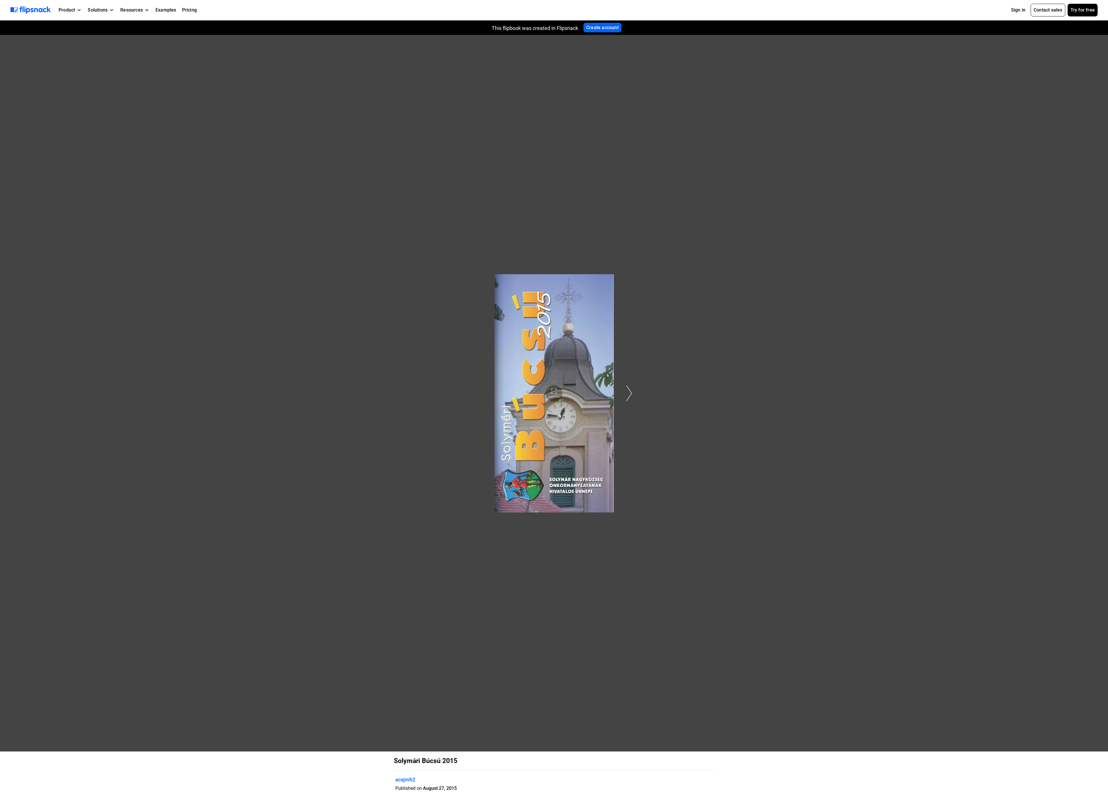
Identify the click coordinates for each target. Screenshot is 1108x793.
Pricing (189, 10)
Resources (131, 10)
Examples (166, 10)
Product (67, 10)
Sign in (1018, 10)
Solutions (98, 10)
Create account (602, 27)
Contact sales (1048, 10)
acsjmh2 (405, 780)
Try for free (1082, 10)
